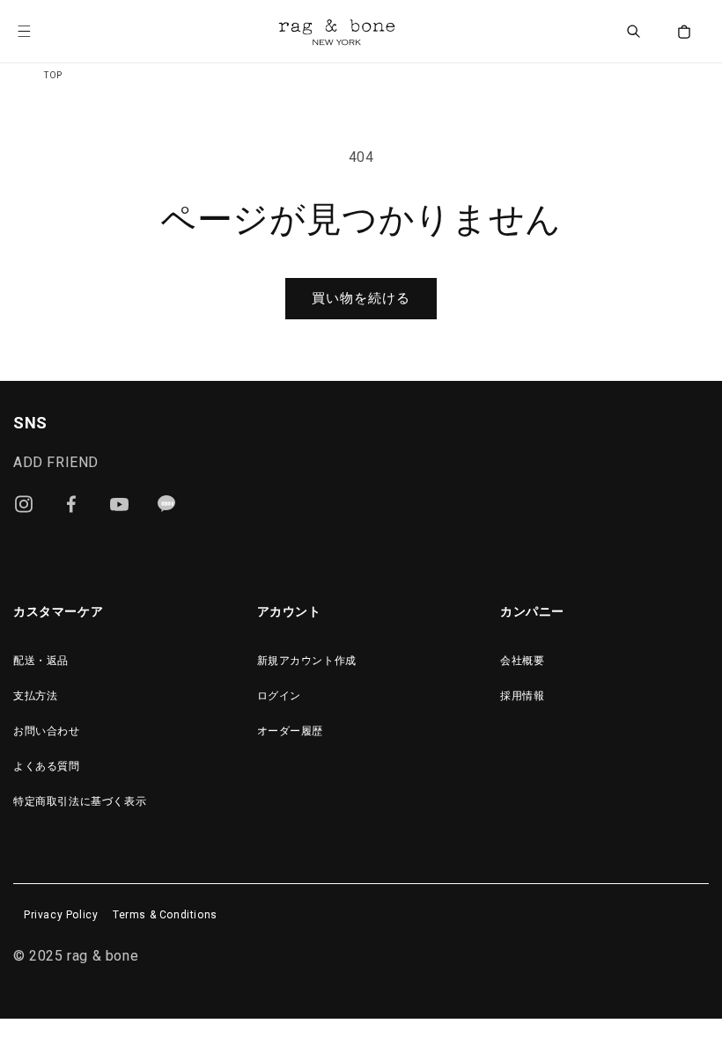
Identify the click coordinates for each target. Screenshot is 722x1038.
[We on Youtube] (118, 504)
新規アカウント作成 (307, 660)
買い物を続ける (361, 298)
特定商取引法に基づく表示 (79, 801)
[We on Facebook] (71, 504)
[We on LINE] (166, 504)
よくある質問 (46, 766)
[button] (37, 31)
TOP (53, 75)
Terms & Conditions (165, 915)
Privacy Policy (61, 915)
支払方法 (35, 696)
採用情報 (522, 696)
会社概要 (522, 660)
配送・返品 (41, 660)
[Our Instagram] (23, 504)
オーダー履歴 (290, 731)
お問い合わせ (46, 731)
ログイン (279, 696)
